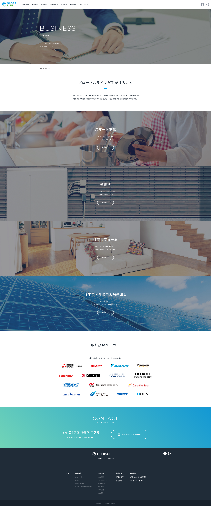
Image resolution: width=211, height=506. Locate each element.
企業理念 (101, 477)
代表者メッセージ (104, 480)
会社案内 (64, 4)
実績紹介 (44, 4)
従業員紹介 (102, 483)
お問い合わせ (84, 4)
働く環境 (101, 487)
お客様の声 (54, 4)
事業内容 (35, 4)
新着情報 (26, 4)
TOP (41, 68)
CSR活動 (101, 490)
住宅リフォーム (80, 483)
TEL (81, 433)
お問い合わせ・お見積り (138, 477)
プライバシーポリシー (137, 481)
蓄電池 (77, 480)
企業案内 (101, 493)
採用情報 (73, 4)
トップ (67, 473)
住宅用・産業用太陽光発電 (83, 487)
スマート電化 (79, 477)
